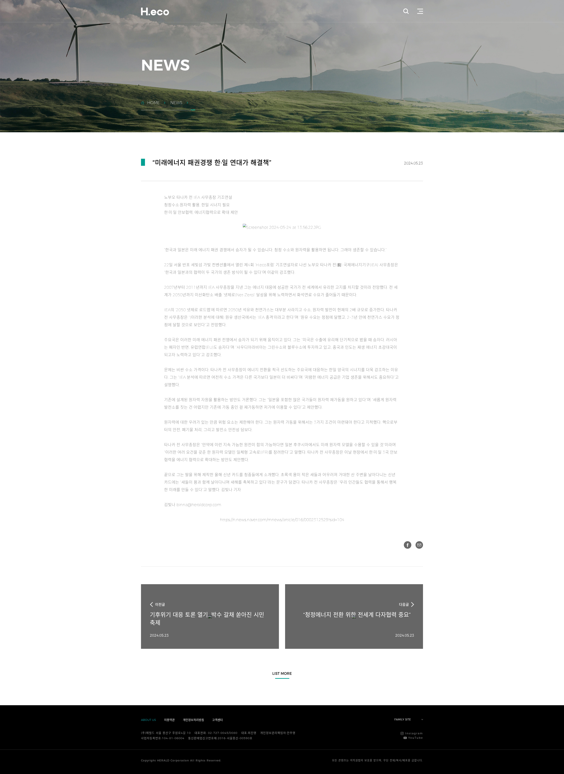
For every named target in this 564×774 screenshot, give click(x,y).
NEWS (176, 102)
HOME (153, 102)
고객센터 (217, 720)
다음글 (404, 604)
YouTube (415, 737)
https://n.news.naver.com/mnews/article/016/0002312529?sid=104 (282, 519)
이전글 (160, 604)
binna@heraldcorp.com (198, 504)
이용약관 (169, 720)
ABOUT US (148, 720)
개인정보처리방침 (193, 720)
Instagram (413, 733)
